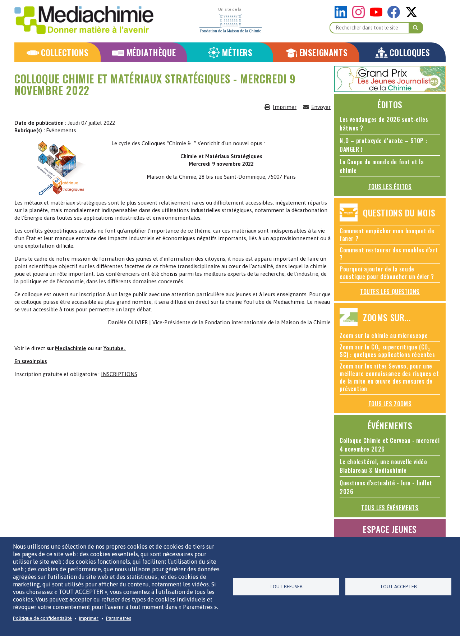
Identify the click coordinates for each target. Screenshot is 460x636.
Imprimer (284, 107)
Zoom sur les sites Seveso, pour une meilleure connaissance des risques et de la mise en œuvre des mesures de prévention (389, 377)
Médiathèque (151, 52)
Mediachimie (70, 348)
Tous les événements (389, 507)
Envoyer (321, 107)
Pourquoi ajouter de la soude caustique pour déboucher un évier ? (387, 273)
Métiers (237, 52)
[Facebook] (395, 16)
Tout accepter (398, 586)
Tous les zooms (389, 403)
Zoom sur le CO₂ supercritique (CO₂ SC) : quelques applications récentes (387, 351)
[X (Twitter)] (411, 16)
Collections (65, 52)
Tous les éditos (390, 186)
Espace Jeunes (390, 529)
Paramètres (118, 618)
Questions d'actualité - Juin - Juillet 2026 (386, 487)
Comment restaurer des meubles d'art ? (389, 254)
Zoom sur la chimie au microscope (384, 335)
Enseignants (323, 52)
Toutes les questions (390, 291)
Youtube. (115, 348)
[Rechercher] (416, 27)
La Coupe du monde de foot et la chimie (382, 166)
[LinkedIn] (343, 16)
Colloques (410, 52)
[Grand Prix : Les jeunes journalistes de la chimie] (390, 90)
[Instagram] (360, 16)
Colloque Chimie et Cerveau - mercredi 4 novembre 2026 (390, 444)
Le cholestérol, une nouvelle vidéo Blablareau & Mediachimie (383, 466)
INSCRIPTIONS (119, 374)
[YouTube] (378, 16)
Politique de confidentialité (42, 618)
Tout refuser (286, 586)
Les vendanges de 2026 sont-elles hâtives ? (384, 123)
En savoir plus (30, 361)
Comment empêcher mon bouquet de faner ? (387, 235)
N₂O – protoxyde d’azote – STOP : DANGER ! (383, 145)
